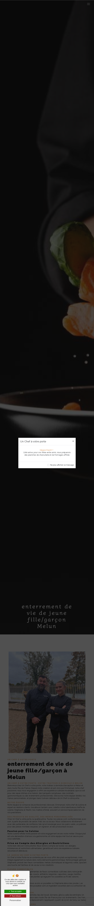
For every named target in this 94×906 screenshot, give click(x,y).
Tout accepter (16, 891)
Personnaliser (15, 900)
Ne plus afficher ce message (62, 465)
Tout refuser (16, 896)
